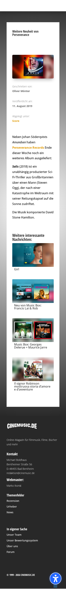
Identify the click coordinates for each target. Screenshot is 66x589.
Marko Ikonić (14, 485)
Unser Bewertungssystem (22, 540)
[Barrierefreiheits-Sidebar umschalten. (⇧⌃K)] (55, 578)
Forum (10, 552)
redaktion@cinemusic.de (21, 473)
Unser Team (14, 534)
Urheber (12, 506)
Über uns (12, 546)
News (10, 512)
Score (15, 121)
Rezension (13, 501)
